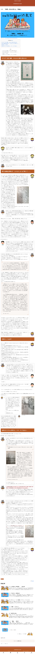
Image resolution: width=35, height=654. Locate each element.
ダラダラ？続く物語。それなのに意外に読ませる (9, 42)
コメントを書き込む (17, 640)
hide (12, 40)
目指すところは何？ (4, 44)
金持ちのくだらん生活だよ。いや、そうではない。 (10, 54)
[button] (32, 324)
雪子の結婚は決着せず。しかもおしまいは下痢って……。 (10, 43)
